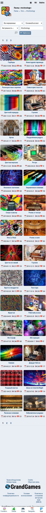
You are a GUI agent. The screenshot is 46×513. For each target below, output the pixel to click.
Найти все (26, 33)
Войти (41, 3)
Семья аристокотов (34, 87)
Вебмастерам (11, 482)
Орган (11, 137)
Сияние (11, 363)
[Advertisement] (23, 450)
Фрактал (11, 313)
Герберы (11, 62)
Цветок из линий (11, 263)
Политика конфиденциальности (11, 494)
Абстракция (34, 338)
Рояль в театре (35, 213)
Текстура (34, 288)
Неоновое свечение (11, 188)
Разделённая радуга (35, 137)
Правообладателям (14, 480)
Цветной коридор (11, 112)
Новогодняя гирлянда (34, 62)
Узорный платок (11, 388)
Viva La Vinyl (11, 238)
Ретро (34, 162)
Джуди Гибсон (34, 363)
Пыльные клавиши (11, 413)
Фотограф (11, 338)
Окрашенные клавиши (34, 188)
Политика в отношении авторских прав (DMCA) (39, 497)
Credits (30, 480)
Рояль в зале (35, 238)
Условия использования (26, 494)
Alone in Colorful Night (34, 388)
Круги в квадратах (11, 288)
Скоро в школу (11, 213)
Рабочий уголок (35, 313)
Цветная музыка (11, 162)
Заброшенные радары (34, 413)
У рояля (35, 112)
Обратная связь (33, 482)
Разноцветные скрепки (11, 87)
